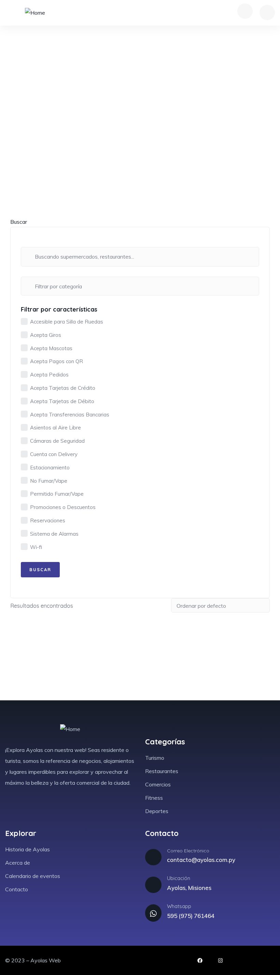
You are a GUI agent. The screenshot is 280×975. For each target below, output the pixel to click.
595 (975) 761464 (190, 915)
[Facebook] (200, 960)
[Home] (35, 13)
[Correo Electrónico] (153, 857)
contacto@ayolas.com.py (201, 859)
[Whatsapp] (153, 912)
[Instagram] (220, 960)
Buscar (18, 221)
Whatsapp (179, 906)
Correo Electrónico (188, 851)
